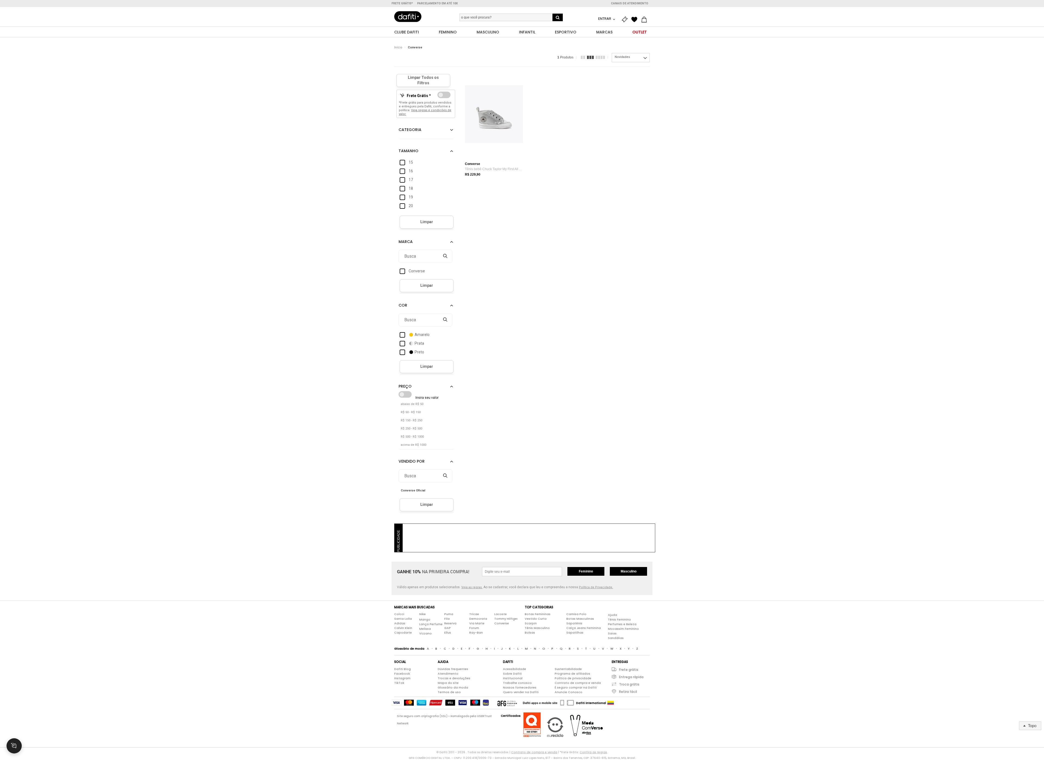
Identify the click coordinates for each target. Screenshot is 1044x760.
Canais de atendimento (629, 3)
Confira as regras (593, 752)
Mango (424, 619)
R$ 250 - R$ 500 (411, 428)
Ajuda (612, 615)
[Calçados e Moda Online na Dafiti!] (407, 16)
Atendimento (448, 673)
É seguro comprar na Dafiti (576, 687)
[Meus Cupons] (626, 19)
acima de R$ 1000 (413, 445)
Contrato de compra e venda (578, 683)
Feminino (586, 571)
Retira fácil (628, 691)
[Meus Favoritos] (635, 19)
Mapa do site (448, 683)
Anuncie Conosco (568, 692)
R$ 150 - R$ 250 (411, 420)
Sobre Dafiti (512, 673)
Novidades (622, 57)
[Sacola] (645, 19)
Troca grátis (629, 684)
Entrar (605, 19)
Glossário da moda (453, 687)
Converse (415, 47)
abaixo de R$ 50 (412, 404)
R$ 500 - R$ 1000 (412, 436)
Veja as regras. (472, 587)
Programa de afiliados (572, 673)
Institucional (513, 678)
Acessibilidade (514, 669)
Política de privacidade (573, 678)
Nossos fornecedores (519, 687)
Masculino (628, 571)
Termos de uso (449, 692)
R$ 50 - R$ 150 (411, 412)
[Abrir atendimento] (14, 745)
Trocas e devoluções (454, 678)
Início (398, 47)
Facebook (402, 673)
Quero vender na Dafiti (521, 692)
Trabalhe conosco (517, 683)
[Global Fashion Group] (507, 703)
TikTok (399, 683)
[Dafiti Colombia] (610, 703)
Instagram (402, 678)
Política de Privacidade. (596, 587)
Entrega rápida (631, 677)
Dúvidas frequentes (453, 669)
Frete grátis (628, 669)
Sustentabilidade (568, 669)
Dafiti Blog (402, 669)
